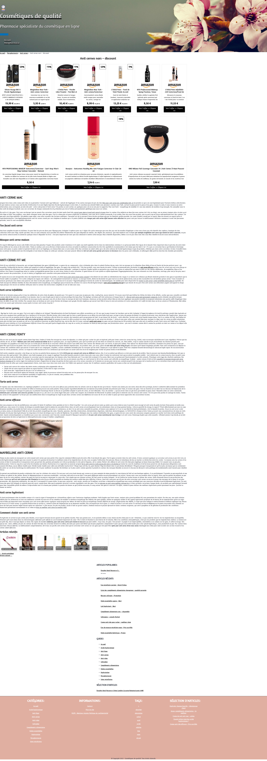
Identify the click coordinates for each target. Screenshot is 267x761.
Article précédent (7, 554)
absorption (138, 713)
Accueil (7, 40)
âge (138, 731)
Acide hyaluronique (107, 648)
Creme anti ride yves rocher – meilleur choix (116, 622)
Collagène (104, 662)
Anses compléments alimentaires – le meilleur (183, 712)
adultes (138, 727)
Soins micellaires (106, 679)
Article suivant (6, 555)
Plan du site (90, 710)
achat (139, 717)
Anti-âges (104, 651)
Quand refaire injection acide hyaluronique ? (183, 720)
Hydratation (105, 672)
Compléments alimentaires (110, 665)
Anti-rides (104, 658)
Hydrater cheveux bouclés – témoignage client (183, 707)
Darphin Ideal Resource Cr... (110, 571)
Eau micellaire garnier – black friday (114, 585)
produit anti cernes (6, 299)
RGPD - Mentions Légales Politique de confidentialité (90, 713)
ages (138, 734)
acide (138, 724)
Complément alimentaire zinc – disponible (115, 612)
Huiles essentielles (107, 669)
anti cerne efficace (146, 267)
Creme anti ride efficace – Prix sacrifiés (183, 724)
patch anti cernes (95, 321)
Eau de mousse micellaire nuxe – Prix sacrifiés (116, 628)
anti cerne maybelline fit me (113, 283)
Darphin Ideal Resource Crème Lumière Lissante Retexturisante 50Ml (120, 691)
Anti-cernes (105, 655)
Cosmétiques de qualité (30, 15)
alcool (138, 738)
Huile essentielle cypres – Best (111, 601)
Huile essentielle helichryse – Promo (113, 633)
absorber (139, 710)
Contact (90, 706)
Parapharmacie (11, 42)
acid (138, 720)
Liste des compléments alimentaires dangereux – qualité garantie (123, 590)
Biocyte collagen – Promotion (111, 596)
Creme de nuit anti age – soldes (184, 716)
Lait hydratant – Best (108, 606)
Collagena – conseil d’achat (110, 617)
